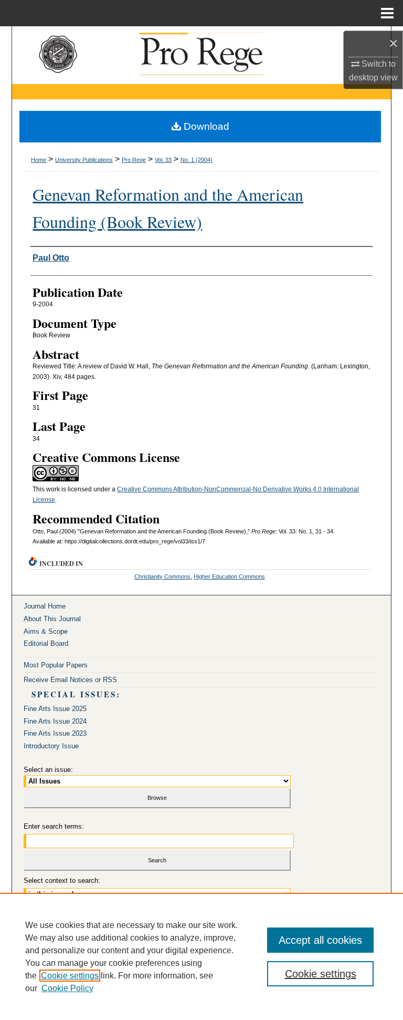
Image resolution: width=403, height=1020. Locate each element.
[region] (201, 956)
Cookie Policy (67, 988)
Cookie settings (70, 975)
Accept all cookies (320, 940)
